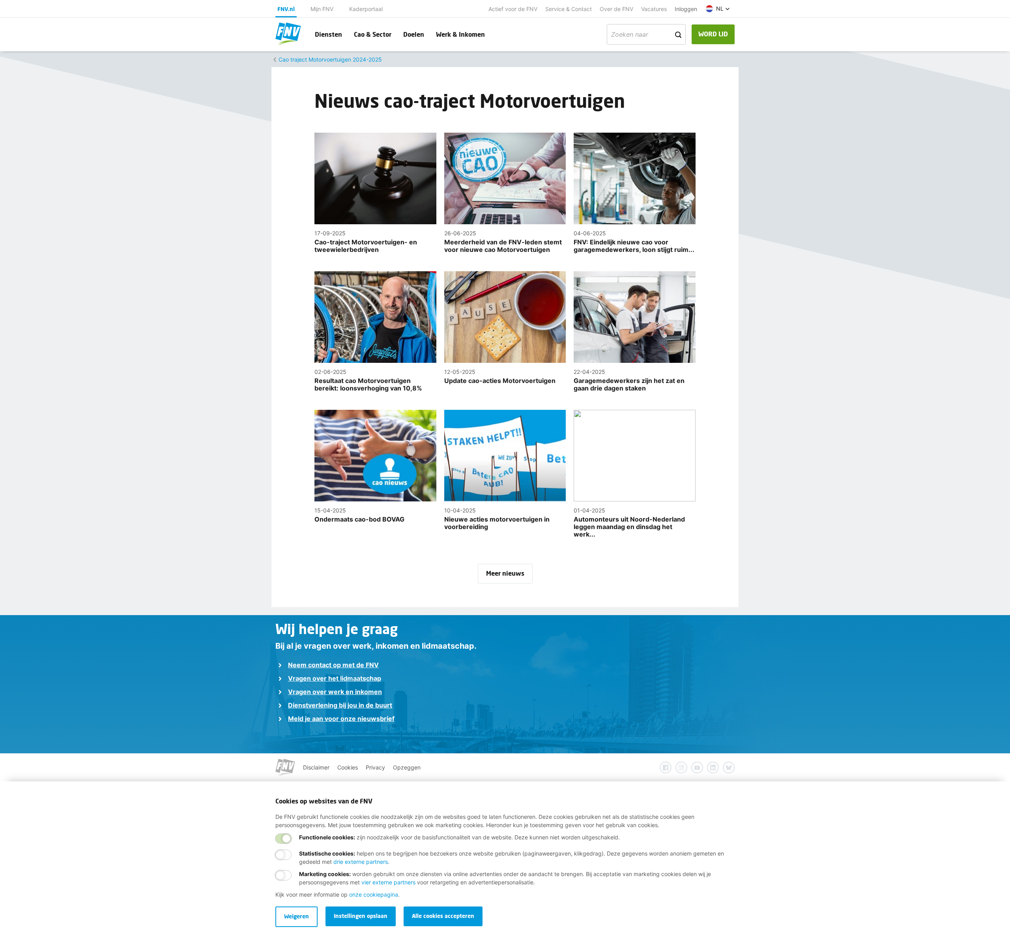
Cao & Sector (372, 34)
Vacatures (654, 9)
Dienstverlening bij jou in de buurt (340, 705)
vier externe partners (388, 882)
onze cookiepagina (373, 894)
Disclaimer (316, 767)
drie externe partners (360, 861)
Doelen (413, 34)
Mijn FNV (321, 9)
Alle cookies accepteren (443, 915)
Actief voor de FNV (512, 9)
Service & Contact (568, 9)
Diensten (328, 34)
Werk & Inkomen (460, 34)
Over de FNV (616, 9)
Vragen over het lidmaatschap (334, 678)
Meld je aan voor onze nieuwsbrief (341, 719)
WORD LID (713, 34)
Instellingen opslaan (360, 915)
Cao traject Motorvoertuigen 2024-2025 (330, 59)
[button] (718, 8)
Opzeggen (407, 767)
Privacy (375, 767)
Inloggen (686, 9)
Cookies (347, 767)
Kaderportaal (366, 9)
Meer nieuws (505, 573)
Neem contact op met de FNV (333, 665)
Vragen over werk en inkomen (335, 692)
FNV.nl (286, 9)
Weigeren (296, 916)
